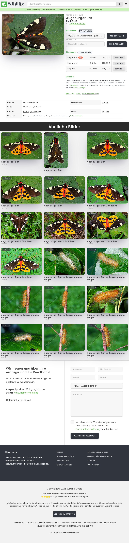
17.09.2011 (105, 102)
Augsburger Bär (79, 18)
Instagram (93, 464)
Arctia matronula (74, 15)
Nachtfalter (38, 116)
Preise (60, 452)
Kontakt (71, 93)
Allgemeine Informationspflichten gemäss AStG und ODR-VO (65, 526)
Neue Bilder (63, 460)
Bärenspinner (28, 116)
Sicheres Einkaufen (91, 93)
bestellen (119, 58)
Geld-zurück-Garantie (99, 456)
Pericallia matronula (62, 116)
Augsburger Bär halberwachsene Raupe (63, 278)
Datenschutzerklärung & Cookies (43, 522)
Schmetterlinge (35, 111)
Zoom (58, 16)
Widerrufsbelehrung (71, 522)
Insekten (26, 111)
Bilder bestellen (65, 456)
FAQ (78, 93)
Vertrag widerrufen (64, 514)
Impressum (19, 522)
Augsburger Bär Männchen (102, 205)
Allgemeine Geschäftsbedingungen (100, 522)
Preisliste (72, 85)
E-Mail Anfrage (79, 88)
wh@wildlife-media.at (26, 392)
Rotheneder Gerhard (77, 23)
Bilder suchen (64, 464)
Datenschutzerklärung (88, 429)
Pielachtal (105, 111)
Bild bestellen (117, 36)
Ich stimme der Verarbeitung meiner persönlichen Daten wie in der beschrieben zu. (97, 426)
